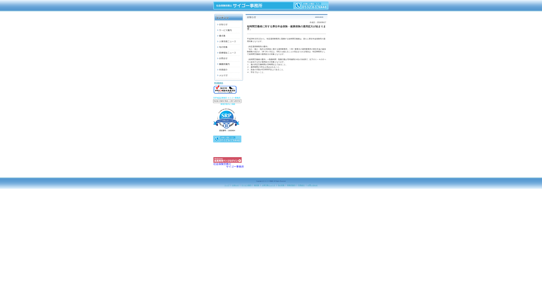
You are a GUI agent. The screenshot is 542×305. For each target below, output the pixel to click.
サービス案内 (246, 185)
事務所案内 (291, 185)
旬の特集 (281, 185)
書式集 (256, 185)
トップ (227, 185)
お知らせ (235, 185)
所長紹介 (301, 185)
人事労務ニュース (268, 185)
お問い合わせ (312, 185)
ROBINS (218, 83)
